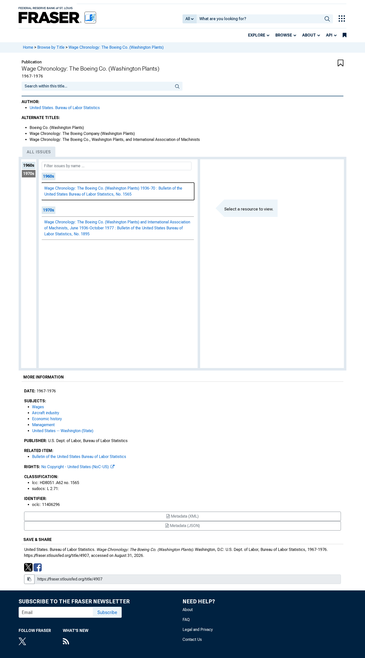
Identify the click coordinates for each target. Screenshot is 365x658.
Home (28, 47)
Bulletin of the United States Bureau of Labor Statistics (79, 456)
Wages (38, 407)
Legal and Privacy (197, 629)
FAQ (186, 619)
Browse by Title (51, 47)
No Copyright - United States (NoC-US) (75, 466)
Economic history (47, 418)
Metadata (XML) (184, 516)
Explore (256, 35)
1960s (28, 165)
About (309, 35)
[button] (316, 63)
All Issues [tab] (39, 152)
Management (43, 424)
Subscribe (107, 612)
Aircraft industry (45, 413)
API (329, 35)
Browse (283, 35)
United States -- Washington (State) (62, 430)
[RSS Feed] (75, 642)
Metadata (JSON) (184, 525)
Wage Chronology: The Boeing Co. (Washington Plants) (116, 47)
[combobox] (259, 18)
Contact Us (192, 639)
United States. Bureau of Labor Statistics (65, 107)
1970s (28, 173)
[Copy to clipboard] (29, 579)
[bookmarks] (344, 35)
